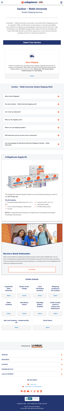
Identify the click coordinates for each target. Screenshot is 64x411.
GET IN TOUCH (32, 380)
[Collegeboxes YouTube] (28, 391)
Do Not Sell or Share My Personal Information (32, 408)
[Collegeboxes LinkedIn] (41, 391)
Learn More (32, 269)
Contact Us (33, 384)
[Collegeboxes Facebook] (25, 391)
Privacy (26, 406)
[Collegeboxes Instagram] (22, 391)
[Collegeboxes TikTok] (35, 391)
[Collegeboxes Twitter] (32, 391)
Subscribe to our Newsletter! (33, 386)
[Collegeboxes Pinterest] (38, 391)
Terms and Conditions (34, 406)
